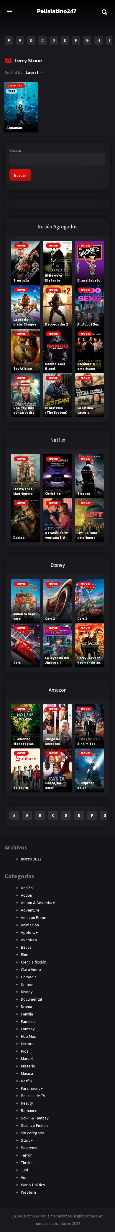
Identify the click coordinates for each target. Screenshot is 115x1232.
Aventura (29, 939)
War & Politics (33, 1184)
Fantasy (28, 1029)
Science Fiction (34, 1125)
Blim (24, 954)
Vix (23, 1177)
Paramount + (32, 1088)
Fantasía (28, 1021)
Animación (30, 925)
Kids (25, 1051)
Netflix (26, 1080)
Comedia (29, 977)
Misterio (28, 1066)
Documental (31, 999)
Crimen (27, 984)
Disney (27, 991)
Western (28, 1192)
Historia (27, 1043)
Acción (27, 887)
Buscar (15, 150)
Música (27, 1073)
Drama (26, 1006)
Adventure (30, 910)
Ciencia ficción (33, 962)
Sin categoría (32, 1132)
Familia (27, 1014)
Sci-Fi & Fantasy (35, 1118)
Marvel (27, 1058)
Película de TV (33, 1095)
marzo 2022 (31, 859)
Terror (26, 1155)
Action (26, 895)
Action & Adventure (38, 902)
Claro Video (31, 969)
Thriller (27, 1162)
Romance (29, 1110)
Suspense (30, 1147)
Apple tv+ (29, 932)
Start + (27, 1140)
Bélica (26, 947)
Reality (27, 1103)
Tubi (24, 1170)
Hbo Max (28, 1036)
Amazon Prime (33, 917)
